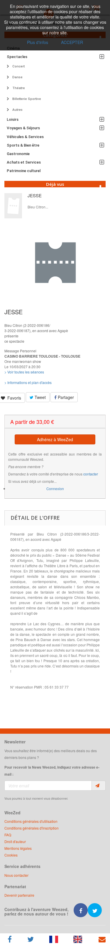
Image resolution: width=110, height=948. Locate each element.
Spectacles (17, 57)
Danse (17, 77)
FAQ (7, 834)
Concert (18, 66)
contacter (90, 473)
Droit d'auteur (15, 841)
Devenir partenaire (19, 895)
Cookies (11, 854)
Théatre (18, 88)
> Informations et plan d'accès (28, 382)
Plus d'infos (37, 42)
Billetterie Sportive (26, 99)
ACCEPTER (72, 42)
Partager (65, 397)
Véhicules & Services (25, 137)
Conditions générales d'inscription (31, 827)
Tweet (39, 397)
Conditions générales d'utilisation (30, 821)
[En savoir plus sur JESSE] (13, 205)
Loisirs (12, 119)
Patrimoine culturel (23, 171)
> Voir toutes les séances (24, 371)
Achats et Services (24, 162)
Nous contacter (16, 875)
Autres (17, 110)
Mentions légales (18, 848)
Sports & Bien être (23, 145)
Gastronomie (18, 154)
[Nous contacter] (102, 939)
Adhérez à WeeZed (55, 439)
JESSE (35, 195)
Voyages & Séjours (23, 128)
